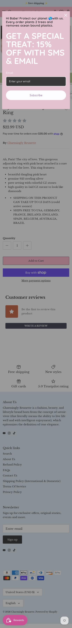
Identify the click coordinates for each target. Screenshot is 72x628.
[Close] (66, 15)
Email (9, 72)
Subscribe (36, 95)
